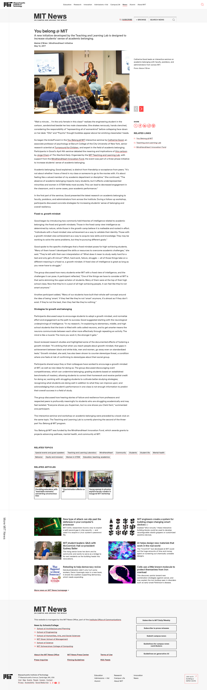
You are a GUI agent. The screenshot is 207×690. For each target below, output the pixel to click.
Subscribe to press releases (156, 628)
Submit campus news (156, 636)
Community (121, 453)
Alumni (132, 5)
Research (77, 5)
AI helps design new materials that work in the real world (155, 544)
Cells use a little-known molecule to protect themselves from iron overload (156, 569)
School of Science (45, 643)
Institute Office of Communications (105, 619)
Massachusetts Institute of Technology (33, 675)
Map (24, 680)
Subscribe (127, 20)
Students (133, 453)
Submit (173, 19)
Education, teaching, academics (96, 457)
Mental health (158, 453)
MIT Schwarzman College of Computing (55, 646)
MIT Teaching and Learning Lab (104, 155)
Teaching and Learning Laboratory (82, 453)
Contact (49, 680)
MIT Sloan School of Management (52, 639)
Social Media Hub (42, 683)
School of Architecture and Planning (53, 628)
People (35, 680)
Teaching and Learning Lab (148, 143)
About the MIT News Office (46, 654)
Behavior (39, 457)
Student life (145, 453)
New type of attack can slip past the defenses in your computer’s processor (82, 522)
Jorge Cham (43, 155)
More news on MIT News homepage (50, 590)
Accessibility (29, 683)
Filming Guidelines (75, 660)
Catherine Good (116, 140)
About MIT (142, 5)
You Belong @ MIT (76, 140)
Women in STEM (73, 457)
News (125, 5)
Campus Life (115, 5)
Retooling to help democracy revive (82, 566)
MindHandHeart (106, 453)
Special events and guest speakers (49, 453)
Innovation (88, 5)
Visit (20, 680)
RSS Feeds (105, 660)
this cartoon (121, 151)
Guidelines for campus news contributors (156, 645)
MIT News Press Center (78, 654)
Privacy (21, 683)
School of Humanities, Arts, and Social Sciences (58, 636)
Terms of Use (106, 654)
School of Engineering (47, 632)
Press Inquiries (41, 660)
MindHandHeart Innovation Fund (67, 159)
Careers (42, 680)
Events (29, 680)
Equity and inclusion (54, 457)
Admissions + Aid (101, 5)
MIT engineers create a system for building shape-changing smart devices (155, 522)
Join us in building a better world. (191, 679)
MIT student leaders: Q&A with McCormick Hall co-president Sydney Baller (79, 546)
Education (67, 5)
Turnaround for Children (66, 147)
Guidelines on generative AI (156, 654)
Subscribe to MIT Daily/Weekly (156, 620)
